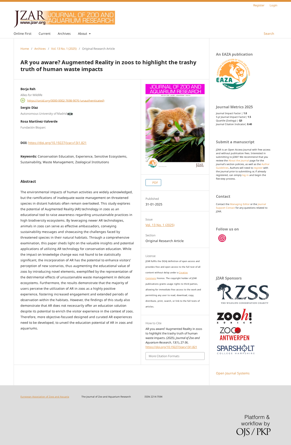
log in (245, 175)
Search (268, 33)
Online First (22, 33)
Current (44, 33)
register (258, 167)
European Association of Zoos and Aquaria (44, 396)
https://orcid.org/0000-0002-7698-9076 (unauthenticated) (65, 100)
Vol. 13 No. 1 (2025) (64, 49)
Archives (64, 33)
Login (273, 5)
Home (24, 49)
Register (258, 5)
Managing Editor (240, 204)
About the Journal (238, 160)
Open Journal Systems (233, 373)
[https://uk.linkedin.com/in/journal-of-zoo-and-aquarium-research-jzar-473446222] (222, 241)
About (83, 33)
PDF (155, 182)
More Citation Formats (164, 356)
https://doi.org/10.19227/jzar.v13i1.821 (57, 143)
